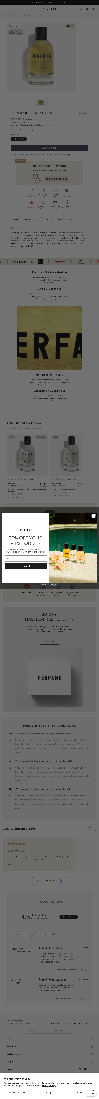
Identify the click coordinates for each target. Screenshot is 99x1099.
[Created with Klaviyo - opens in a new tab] (49, 584)
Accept (49, 1092)
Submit (26, 566)
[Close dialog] (93, 516)
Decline (79, 1092)
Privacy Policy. (49, 1085)
